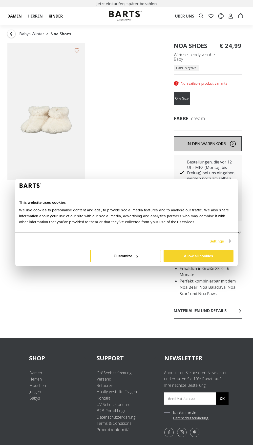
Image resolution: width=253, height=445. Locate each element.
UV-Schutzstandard (113, 404)
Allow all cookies (198, 256)
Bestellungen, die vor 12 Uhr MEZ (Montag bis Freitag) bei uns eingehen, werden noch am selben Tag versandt (211, 172)
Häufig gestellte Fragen (117, 391)
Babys (34, 398)
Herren (35, 379)
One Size (182, 98)
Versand (104, 379)
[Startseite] (125, 16)
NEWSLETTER (183, 358)
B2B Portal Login (111, 410)
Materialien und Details (200, 310)
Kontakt (103, 398)
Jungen (35, 391)
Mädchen (37, 385)
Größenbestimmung (114, 373)
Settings (217, 241)
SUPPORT (110, 358)
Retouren (105, 385)
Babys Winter (31, 34)
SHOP (37, 358)
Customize (123, 256)
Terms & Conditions (114, 423)
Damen (35, 373)
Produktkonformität (114, 429)
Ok (222, 399)
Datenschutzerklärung (116, 417)
